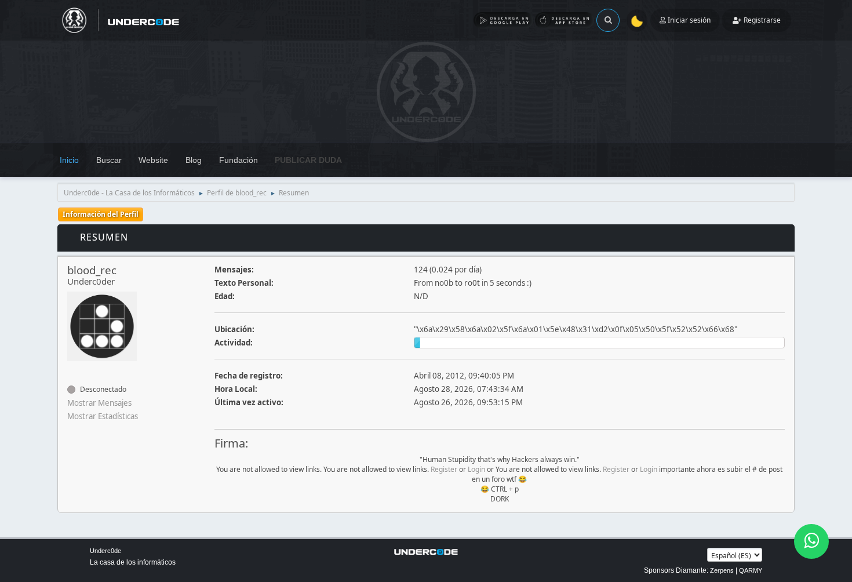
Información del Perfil (101, 214)
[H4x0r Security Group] (72, 368)
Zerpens (722, 570)
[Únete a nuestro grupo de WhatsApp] (811, 541)
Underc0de (105, 550)
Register (444, 469)
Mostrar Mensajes (99, 403)
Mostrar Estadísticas (102, 416)
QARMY (750, 570)
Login (476, 469)
